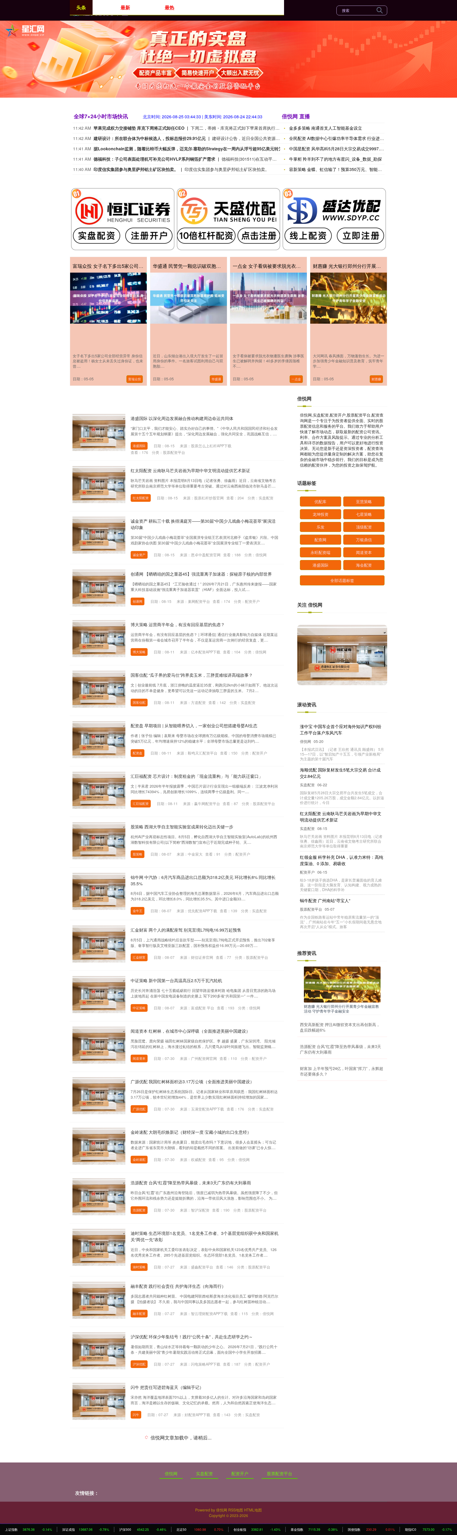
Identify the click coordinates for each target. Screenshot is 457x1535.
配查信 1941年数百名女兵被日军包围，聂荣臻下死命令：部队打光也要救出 (341, 729)
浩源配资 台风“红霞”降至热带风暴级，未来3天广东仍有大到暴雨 (191, 1183)
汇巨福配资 (141, 803)
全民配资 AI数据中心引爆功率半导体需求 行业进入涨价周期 (345, 138)
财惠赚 (376, 379)
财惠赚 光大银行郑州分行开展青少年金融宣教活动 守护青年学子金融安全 (341, 1009)
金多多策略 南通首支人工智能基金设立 (325, 128)
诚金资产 (139, 554)
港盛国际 (139, 445)
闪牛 (136, 1414)
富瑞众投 (134, 379)
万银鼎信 (364, 539)
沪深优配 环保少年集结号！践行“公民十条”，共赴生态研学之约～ (192, 1337)
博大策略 (139, 651)
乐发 (321, 527)
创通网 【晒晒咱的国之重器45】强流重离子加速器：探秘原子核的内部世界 (201, 574)
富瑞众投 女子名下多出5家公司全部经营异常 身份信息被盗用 (137, 265)
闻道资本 (139, 1058)
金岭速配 (139, 1159)
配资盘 (137, 753)
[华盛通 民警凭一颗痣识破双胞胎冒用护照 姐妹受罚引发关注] (188, 298)
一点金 (296, 379)
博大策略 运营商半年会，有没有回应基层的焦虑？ (178, 624)
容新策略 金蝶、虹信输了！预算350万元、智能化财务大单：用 (348, 169)
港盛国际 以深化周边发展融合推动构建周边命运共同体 (182, 418)
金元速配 (139, 1522)
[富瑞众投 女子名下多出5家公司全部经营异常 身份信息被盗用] (108, 298)
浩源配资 (139, 1210)
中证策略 (139, 1007)
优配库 (320, 501)
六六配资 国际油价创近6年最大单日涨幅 (337, 851)
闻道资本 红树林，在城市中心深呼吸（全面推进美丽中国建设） (190, 1031)
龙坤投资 (320, 514)
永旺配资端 (320, 552)
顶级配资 (364, 527)
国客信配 (139, 702)
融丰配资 (139, 1313)
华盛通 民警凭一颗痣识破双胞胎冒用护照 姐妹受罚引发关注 (216, 265)
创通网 (137, 601)
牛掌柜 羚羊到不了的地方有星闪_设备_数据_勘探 (335, 159)
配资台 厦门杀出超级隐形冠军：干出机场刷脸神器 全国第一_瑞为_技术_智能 (340, 891)
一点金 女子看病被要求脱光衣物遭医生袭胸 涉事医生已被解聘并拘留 (305, 265)
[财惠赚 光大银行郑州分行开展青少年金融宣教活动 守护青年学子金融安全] (348, 298)
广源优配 (139, 1109)
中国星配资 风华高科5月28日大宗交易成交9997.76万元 (341, 149)
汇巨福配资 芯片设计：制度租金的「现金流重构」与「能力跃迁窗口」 (197, 776)
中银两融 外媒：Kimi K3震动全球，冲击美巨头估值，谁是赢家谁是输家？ (200, 1438)
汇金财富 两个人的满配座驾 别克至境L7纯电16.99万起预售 (186, 930)
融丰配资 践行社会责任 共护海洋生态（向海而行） (178, 1286)
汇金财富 (139, 957)
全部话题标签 (342, 580)
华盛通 (216, 379)
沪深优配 (139, 1364)
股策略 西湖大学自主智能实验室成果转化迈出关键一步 (182, 827)
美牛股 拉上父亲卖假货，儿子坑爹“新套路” (340, 813)
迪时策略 (139, 1267)
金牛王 (137, 910)
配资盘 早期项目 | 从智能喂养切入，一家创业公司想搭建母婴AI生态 (194, 726)
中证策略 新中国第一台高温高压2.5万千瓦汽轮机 (176, 980)
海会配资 (364, 565)
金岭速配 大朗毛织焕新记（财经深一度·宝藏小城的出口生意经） (191, 1132)
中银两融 (139, 1465)
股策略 (137, 854)
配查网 (320, 539)
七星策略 (364, 514)
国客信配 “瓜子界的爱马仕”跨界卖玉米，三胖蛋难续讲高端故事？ (192, 675)
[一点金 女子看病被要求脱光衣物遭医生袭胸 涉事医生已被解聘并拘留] (268, 298)
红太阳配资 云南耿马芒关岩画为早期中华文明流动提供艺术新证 (190, 470)
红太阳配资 (141, 497)
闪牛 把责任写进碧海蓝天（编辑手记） (167, 1387)
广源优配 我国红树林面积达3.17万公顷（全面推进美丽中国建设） (192, 1081)
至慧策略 (364, 501)
